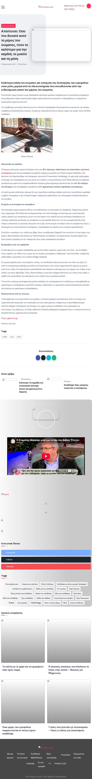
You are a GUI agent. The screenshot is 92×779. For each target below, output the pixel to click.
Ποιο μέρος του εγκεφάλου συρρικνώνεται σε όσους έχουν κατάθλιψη (19, 730)
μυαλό (19, 337)
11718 (79, 5)
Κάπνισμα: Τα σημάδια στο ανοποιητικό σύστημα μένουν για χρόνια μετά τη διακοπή (31, 387)
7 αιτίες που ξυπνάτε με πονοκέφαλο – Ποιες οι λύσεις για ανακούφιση (68, 729)
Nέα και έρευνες (8, 26)
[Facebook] (46, 553)
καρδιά (4, 337)
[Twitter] (46, 560)
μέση (12, 337)
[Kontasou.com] (46, 7)
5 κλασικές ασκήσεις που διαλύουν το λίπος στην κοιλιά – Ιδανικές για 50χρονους (68, 670)
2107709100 (69, 9)
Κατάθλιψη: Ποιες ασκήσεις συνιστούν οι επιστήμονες (76, 387)
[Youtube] (46, 566)
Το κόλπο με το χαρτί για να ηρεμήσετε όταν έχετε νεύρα (22, 668)
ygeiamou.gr (12, 318)
